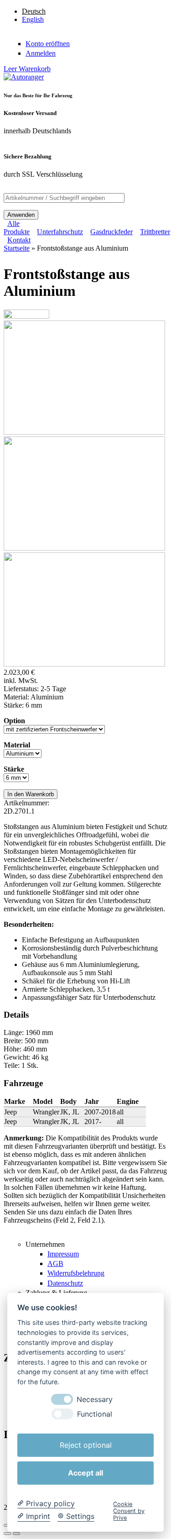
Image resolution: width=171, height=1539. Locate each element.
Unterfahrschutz (60, 232)
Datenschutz (65, 1283)
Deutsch (34, 11)
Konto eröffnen (48, 43)
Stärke (14, 769)
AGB (55, 1263)
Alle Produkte (17, 228)
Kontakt (19, 240)
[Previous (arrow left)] (7, 1533)
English (33, 19)
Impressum (63, 1254)
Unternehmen (45, 1244)
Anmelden (41, 53)
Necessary (95, 1399)
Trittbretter (155, 232)
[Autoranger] (24, 77)
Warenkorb (27, 69)
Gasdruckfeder (111, 232)
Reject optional (86, 1445)
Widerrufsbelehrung (75, 1273)
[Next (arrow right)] (16, 1533)
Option (14, 721)
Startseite (17, 248)
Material (17, 745)
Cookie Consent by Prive (129, 1511)
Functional (94, 1414)
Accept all (85, 1472)
